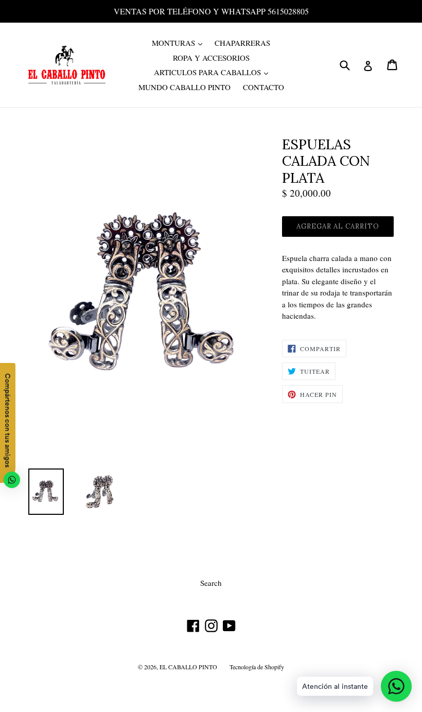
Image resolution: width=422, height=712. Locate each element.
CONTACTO (263, 87)
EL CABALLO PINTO (188, 667)
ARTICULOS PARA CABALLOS (213, 71)
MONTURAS (179, 42)
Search (211, 583)
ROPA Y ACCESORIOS (211, 58)
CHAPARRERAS (242, 43)
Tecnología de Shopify (257, 667)
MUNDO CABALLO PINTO (184, 87)
